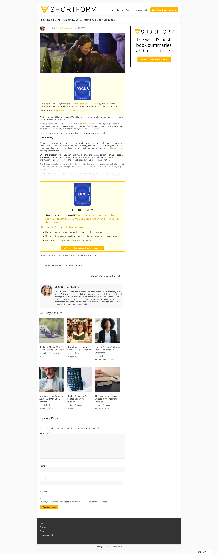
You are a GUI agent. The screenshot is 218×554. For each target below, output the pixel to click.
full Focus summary (74, 227)
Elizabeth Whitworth (64, 28)
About (128, 10)
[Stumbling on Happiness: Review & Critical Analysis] (80, 319)
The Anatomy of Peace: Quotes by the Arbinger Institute (106, 399)
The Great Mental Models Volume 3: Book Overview (51, 348)
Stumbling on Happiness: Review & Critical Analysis (79, 348)
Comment (45, 433)
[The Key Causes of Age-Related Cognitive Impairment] (80, 368)
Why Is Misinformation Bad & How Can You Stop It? (65, 265)
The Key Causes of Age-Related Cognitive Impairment (78, 399)
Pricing (120, 10)
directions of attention (87, 124)
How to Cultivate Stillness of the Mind (105, 276)
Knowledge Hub (140, 10)
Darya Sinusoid (75, 405)
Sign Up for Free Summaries (164, 10)
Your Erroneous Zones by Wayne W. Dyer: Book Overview (51, 399)
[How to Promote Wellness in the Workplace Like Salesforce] (107, 319)
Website (43, 491)
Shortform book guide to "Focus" (84, 103)
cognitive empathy (114, 148)
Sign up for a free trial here (66, 110)
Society (97, 255)
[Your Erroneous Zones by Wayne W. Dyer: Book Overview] (51, 368)
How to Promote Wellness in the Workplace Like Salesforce (107, 349)
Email (43, 479)
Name (43, 466)
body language (92, 129)
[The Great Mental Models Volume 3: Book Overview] (51, 319)
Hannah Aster (75, 353)
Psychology (88, 255)
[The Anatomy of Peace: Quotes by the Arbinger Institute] (107, 368)
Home (111, 10)
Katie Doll (101, 356)
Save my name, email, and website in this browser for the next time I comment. (73, 502)
